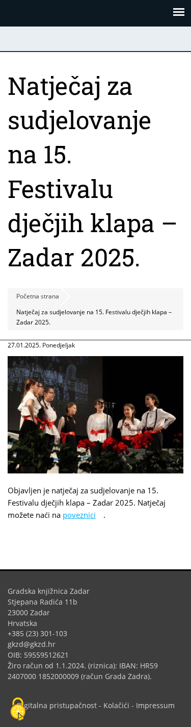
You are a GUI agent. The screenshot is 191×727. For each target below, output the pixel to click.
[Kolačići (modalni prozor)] (18, 709)
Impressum (155, 705)
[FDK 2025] (95, 470)
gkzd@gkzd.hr (35, 644)
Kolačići (116, 705)
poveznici (83, 515)
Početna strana (37, 296)
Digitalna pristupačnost (57, 705)
